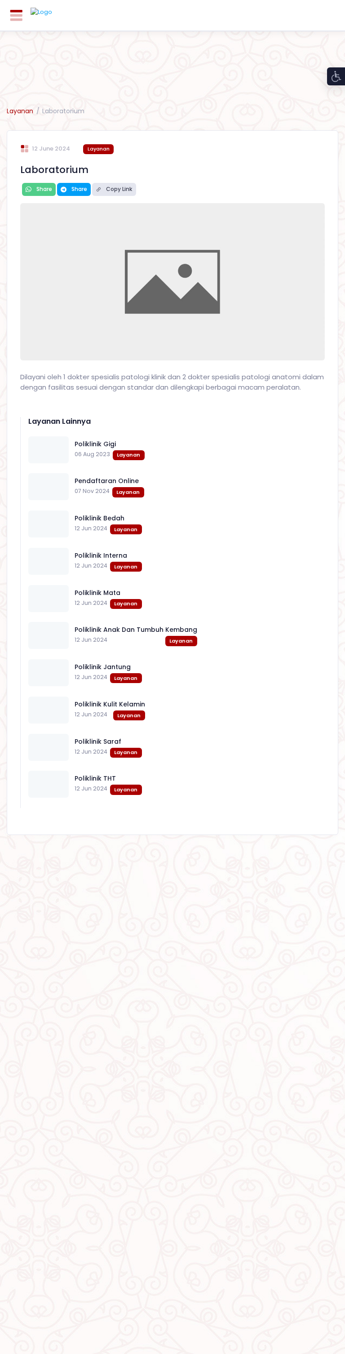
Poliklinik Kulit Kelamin (110, 704)
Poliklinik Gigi (95, 443)
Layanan (20, 111)
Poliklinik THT (95, 778)
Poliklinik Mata (97, 592)
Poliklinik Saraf (98, 741)
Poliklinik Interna (101, 555)
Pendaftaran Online (107, 480)
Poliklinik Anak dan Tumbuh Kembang (136, 629)
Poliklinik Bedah (99, 518)
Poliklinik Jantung (103, 666)
